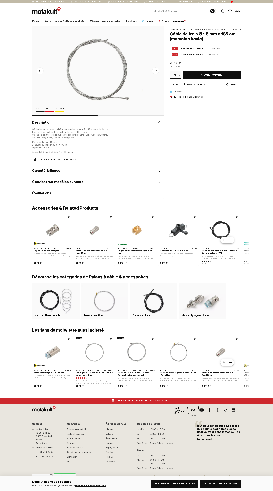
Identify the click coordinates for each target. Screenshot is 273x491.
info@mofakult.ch (44, 447)
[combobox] (175, 75)
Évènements (111, 438)
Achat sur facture (184, 2)
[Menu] (51, 475)
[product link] (52, 240)
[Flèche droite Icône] (155, 70)
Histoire (109, 429)
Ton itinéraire (41, 443)
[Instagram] (217, 410)
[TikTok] (225, 410)
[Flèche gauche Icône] (40, 70)
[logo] (46, 10)
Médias (109, 456)
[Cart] (237, 11)
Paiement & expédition (77, 429)
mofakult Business (75, 434)
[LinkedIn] (233, 410)
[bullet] (65, 115)
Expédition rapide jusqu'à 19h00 (88, 2)
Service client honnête (157, 2)
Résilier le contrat (75, 447)
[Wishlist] (230, 11)
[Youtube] (201, 410)
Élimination (72, 456)
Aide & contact (74, 438)
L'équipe (110, 443)
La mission (111, 461)
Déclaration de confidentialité (90, 485)
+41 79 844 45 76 (44, 456)
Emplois (109, 452)
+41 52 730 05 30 (44, 452)
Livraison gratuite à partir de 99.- (50, 2)
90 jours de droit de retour (213, 2)
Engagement (112, 447)
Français (237, 2)
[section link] (179, 21)
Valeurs (109, 434)
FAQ (69, 461)
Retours (71, 443)
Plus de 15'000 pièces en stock (124, 2)
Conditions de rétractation (79, 452)
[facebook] (209, 410)
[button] (98, 122)
